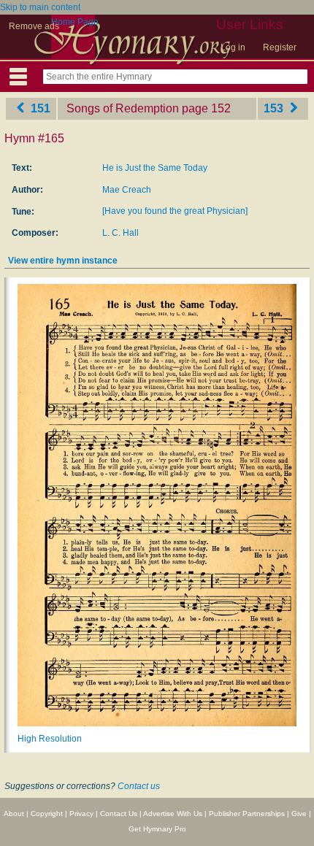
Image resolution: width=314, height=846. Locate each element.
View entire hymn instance (63, 260)
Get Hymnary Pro (157, 829)
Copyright (47, 814)
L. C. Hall (120, 233)
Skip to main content (40, 7)
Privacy (81, 814)
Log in (233, 47)
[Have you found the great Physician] (175, 211)
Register (279, 47)
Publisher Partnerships (247, 814)
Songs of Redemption (122, 108)
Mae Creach (126, 190)
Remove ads (34, 26)
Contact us (139, 786)
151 (39, 108)
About (14, 814)
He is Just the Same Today (154, 168)
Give (299, 814)
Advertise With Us (172, 814)
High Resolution (50, 739)
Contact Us (118, 814)
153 (275, 108)
